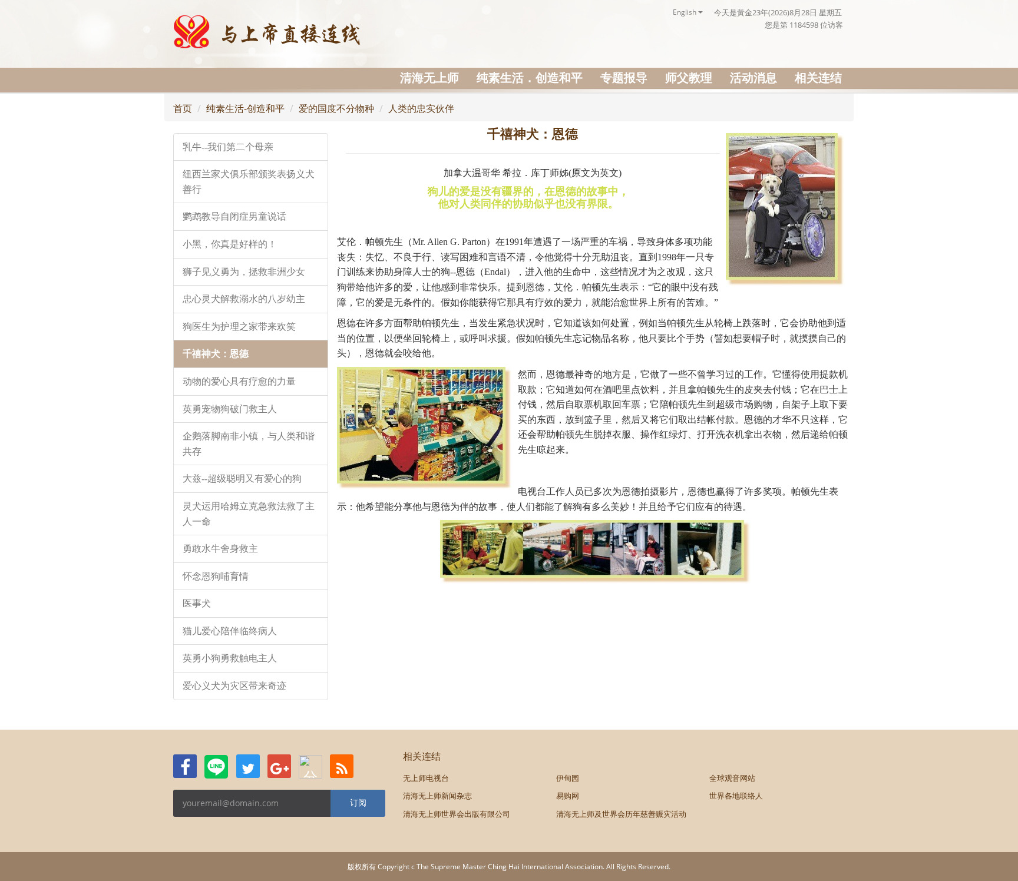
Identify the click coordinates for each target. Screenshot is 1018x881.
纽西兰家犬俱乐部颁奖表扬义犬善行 (249, 181)
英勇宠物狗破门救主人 (230, 409)
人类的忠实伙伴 (421, 108)
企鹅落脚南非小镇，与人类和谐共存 (249, 443)
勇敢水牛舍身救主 (220, 549)
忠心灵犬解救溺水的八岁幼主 (244, 299)
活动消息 (753, 77)
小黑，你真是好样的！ (230, 244)
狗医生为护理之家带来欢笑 (239, 327)
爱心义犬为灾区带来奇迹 (234, 686)
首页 (182, 108)
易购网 (567, 795)
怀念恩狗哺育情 (216, 576)
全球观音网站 (732, 778)
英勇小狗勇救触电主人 (230, 658)
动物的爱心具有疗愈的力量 (239, 381)
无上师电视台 (426, 778)
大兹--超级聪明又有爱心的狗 (242, 478)
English (685, 12)
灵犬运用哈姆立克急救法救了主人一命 (249, 513)
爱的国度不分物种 (336, 108)
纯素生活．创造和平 (530, 77)
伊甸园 (567, 778)
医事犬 (197, 603)
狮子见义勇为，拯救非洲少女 (244, 272)
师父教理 (688, 77)
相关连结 (818, 77)
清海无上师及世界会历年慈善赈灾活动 (621, 814)
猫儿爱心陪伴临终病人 (230, 631)
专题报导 (623, 77)
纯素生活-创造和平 (245, 108)
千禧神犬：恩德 (216, 354)
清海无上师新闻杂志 (437, 795)
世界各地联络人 (736, 795)
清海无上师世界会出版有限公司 (456, 814)
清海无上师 (429, 77)
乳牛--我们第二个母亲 (228, 147)
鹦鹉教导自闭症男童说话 (234, 216)
